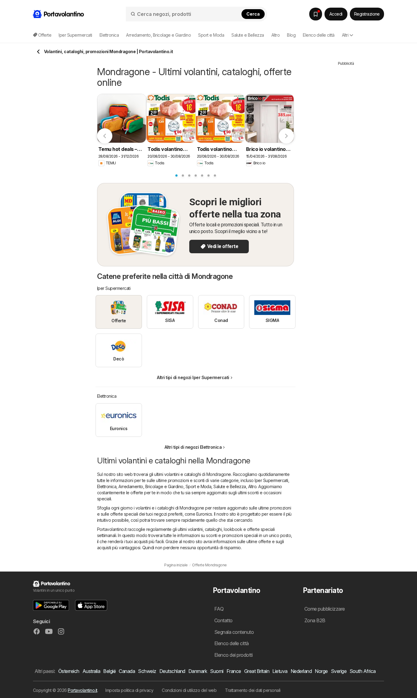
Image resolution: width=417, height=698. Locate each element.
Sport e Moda (199, 486)
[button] (51, 605)
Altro (252, 486)
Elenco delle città (319, 35)
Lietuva (279, 671)
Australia (91, 671)
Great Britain (256, 671)
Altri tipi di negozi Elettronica (193, 447)
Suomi (216, 671)
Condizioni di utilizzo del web (189, 690)
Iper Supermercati (271, 480)
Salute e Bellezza (229, 486)
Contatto (223, 620)
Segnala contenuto (234, 632)
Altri (345, 35)
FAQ (218, 609)
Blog (291, 35)
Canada (127, 671)
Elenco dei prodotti (233, 655)
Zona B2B (314, 620)
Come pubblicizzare (324, 609)
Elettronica (106, 486)
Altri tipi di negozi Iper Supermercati (193, 377)
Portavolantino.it (82, 690)
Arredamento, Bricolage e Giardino (150, 486)
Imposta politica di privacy (129, 690)
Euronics (204, 514)
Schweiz (147, 671)
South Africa (363, 671)
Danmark (197, 671)
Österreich (68, 671)
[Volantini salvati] (315, 14)
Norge (321, 671)
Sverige (338, 671)
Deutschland (172, 671)
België (109, 671)
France (234, 671)
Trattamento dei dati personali (253, 690)
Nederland (301, 671)
